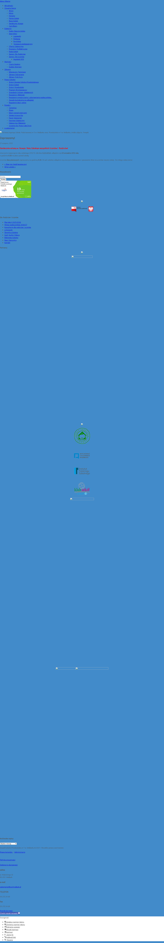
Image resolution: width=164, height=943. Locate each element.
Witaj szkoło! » (10, 167)
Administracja (19, 852)
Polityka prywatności (7, 860)
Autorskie (9, 852)
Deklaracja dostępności (9, 865)
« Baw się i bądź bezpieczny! (15, 164)
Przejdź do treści (6, 910)
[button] (10, 913)
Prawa (2, 852)
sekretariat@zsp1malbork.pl (10, 887)
